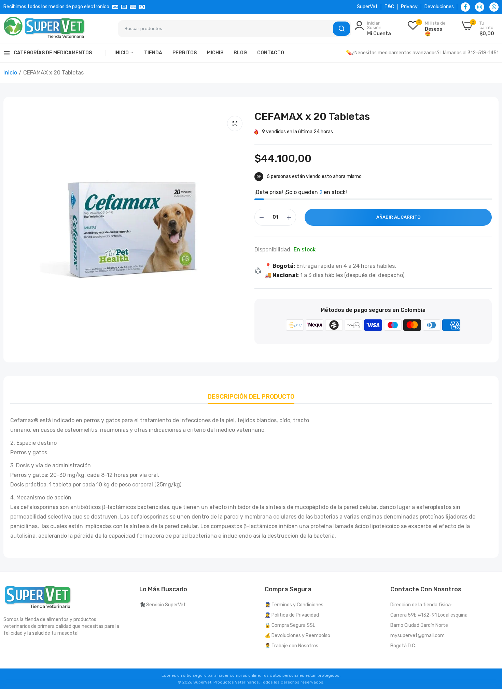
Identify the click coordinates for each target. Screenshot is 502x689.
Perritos (184, 53)
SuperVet (367, 7)
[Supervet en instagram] (479, 7)
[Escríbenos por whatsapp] (494, 7)
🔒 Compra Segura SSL (290, 625)
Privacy (409, 7)
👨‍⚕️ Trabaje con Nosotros (291, 646)
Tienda (153, 53)
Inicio (122, 53)
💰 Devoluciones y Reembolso (297, 635)
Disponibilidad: (273, 250)
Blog (240, 53)
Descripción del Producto (251, 396)
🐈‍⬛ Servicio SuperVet (162, 605)
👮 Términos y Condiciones (294, 605)
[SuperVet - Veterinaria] (44, 28)
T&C (389, 7)
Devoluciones (439, 7)
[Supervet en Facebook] (465, 7)
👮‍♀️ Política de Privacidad (292, 615)
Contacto (270, 53)
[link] (488, 639)
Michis (215, 53)
